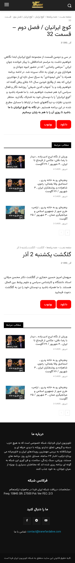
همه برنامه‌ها (52, 17)
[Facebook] (27, 521)
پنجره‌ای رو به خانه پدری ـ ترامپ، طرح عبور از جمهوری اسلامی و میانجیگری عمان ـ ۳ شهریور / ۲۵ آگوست (48, 213)
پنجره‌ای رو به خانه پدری (16, 189)
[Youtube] (46, 521)
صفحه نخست (65, 17)
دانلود (63, 124)
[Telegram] (36, 521)
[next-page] (67, 232)
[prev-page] (61, 232)
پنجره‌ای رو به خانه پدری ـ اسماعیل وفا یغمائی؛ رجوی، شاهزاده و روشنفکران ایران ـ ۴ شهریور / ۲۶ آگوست (50, 186)
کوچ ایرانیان (39, 17)
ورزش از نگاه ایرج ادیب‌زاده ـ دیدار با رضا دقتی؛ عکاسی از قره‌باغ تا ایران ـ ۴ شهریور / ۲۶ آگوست (48, 160)
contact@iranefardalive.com (44, 532)
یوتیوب (48, 124)
